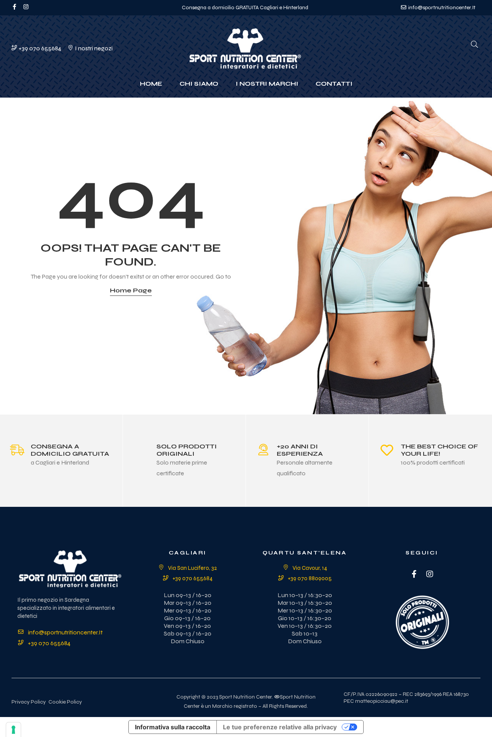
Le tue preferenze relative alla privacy (280, 727)
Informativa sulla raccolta (172, 727)
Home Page (131, 290)
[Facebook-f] (14, 7)
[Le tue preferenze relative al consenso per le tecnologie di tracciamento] (13, 729)
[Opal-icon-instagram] (26, 7)
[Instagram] (430, 574)
